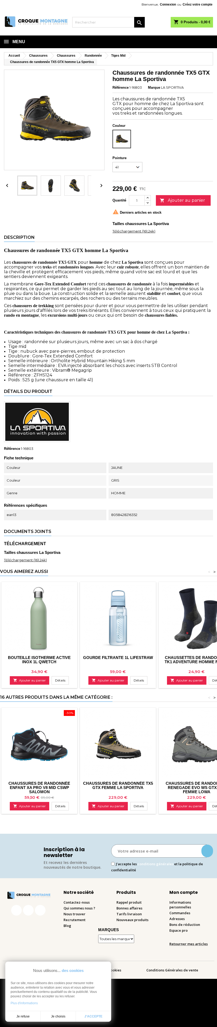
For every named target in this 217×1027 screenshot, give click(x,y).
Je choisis (58, 1016)
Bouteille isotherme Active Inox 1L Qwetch (39, 659)
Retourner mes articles (188, 943)
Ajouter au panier (182, 200)
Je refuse (23, 1016)
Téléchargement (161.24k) (133, 231)
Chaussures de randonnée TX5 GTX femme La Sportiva (118, 785)
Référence (120, 87)
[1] (207, 851)
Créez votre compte (198, 4)
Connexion (168, 4)
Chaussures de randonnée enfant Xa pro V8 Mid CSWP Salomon (39, 787)
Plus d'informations (24, 1003)
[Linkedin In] (40, 910)
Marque (154, 87)
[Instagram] (28, 910)
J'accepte (93, 1016)
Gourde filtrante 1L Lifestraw (118, 657)
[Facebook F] (16, 910)
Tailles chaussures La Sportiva (140, 223)
